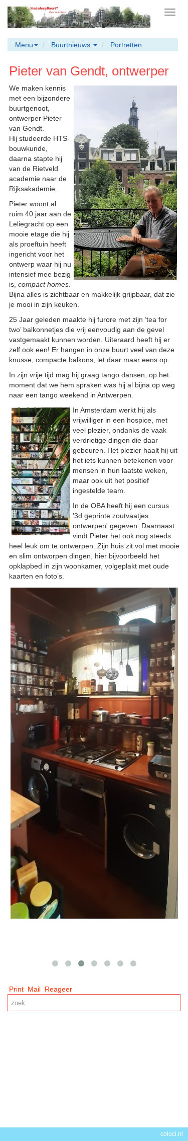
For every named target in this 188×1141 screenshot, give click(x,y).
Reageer (58, 989)
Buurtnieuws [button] (71, 45)
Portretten (126, 45)
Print (16, 989)
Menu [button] (24, 45)
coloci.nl (171, 1133)
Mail (34, 989)
